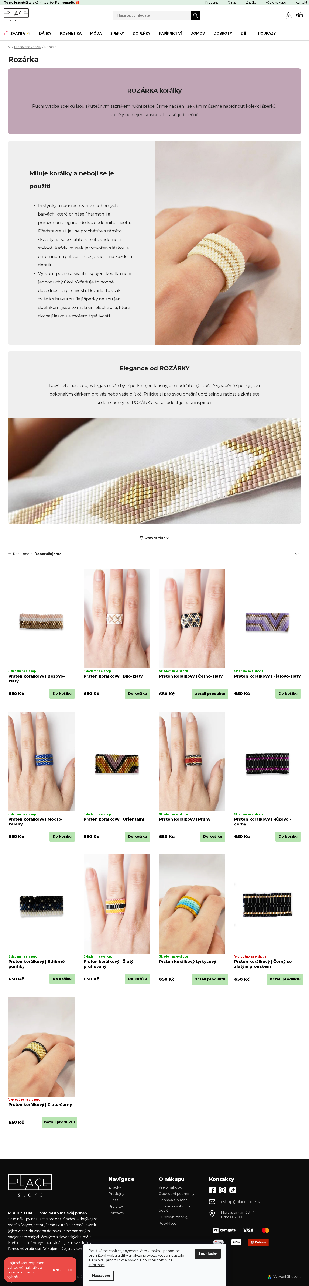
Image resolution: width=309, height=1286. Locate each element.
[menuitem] (19, 33)
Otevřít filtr (154, 538)
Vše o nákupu (276, 2)
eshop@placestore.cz (241, 1202)
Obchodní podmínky (177, 1194)
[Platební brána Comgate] (243, 1230)
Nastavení (101, 1276)
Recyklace (167, 1223)
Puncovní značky (173, 1217)
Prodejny (212, 2)
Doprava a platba (173, 1200)
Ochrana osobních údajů (174, 1208)
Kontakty (116, 1213)
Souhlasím (207, 1254)
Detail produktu (210, 694)
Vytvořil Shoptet (287, 1277)
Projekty (116, 1206)
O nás (232, 2)
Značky (251, 2)
